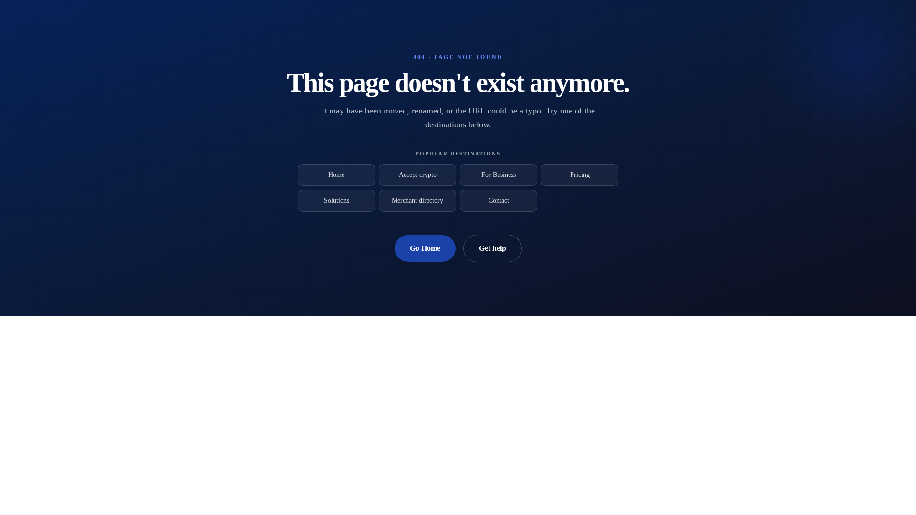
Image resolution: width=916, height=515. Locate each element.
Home (336, 174)
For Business (498, 174)
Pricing (580, 174)
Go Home (425, 248)
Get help (492, 248)
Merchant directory (417, 200)
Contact (499, 200)
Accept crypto (418, 174)
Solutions (336, 200)
